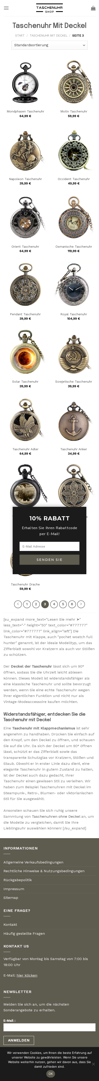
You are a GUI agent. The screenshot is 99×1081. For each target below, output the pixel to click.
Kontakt (10, 924)
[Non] (93, 1065)
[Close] (82, 499)
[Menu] (6, 8)
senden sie (50, 560)
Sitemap (10, 897)
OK (51, 1073)
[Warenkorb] (93, 8)
